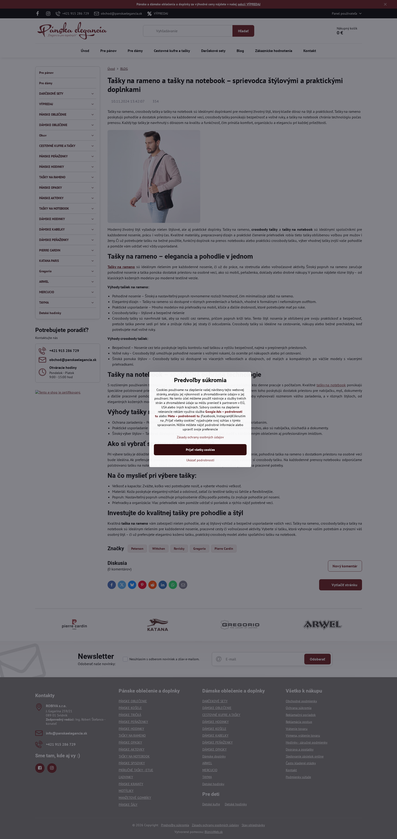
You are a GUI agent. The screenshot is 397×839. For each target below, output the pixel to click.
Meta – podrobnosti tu (184, 416)
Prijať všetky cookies (200, 450)
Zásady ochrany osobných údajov (200, 437)
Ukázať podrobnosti (200, 460)
